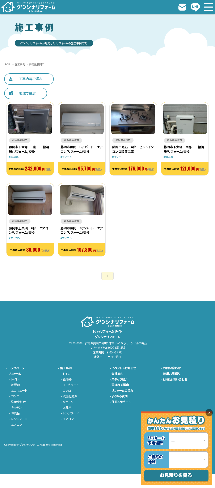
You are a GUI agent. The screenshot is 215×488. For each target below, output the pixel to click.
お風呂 (15, 413)
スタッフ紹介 (119, 379)
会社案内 (117, 374)
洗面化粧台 (18, 402)
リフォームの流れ (122, 390)
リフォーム (14, 374)
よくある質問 (119, 396)
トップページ (16, 368)
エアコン (16, 424)
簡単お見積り (171, 374)
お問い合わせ (172, 368)
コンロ (15, 396)
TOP (7, 64)
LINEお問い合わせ (175, 379)
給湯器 (15, 385)
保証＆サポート (121, 402)
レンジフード (19, 419)
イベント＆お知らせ (123, 368)
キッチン (16, 407)
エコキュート (19, 390)
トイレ (14, 379)
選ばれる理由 (120, 385)
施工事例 (20, 64)
